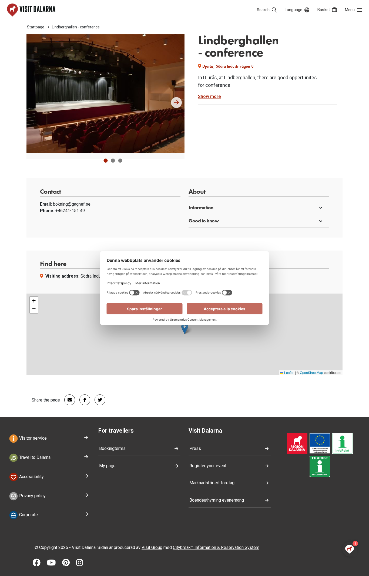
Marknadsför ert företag (211, 482)
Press (195, 448)
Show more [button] (209, 96)
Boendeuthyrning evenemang (216, 500)
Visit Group (152, 547)
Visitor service (32, 438)
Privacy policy (32, 495)
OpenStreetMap (311, 372)
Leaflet (288, 372)
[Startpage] (31, 10)
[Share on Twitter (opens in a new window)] (97, 399)
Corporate (28, 515)
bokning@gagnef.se (71, 204)
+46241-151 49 (70, 210)
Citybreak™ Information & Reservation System (216, 547)
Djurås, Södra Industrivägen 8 (228, 66)
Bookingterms (112, 448)
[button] (105, 161)
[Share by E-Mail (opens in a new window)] (67, 399)
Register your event (207, 465)
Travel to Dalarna (34, 457)
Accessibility (31, 476)
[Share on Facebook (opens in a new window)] (82, 399)
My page (107, 465)
